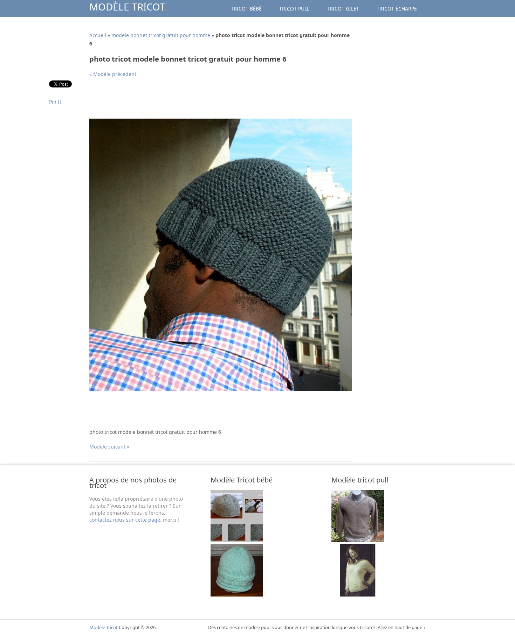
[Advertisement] (216, 101)
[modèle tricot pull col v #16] (357, 540)
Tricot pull (294, 8)
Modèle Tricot (127, 6)
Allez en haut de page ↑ (402, 627)
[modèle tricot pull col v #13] (357, 594)
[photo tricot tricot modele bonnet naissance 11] (237, 594)
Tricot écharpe (397, 8)
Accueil (97, 35)
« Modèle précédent (112, 74)
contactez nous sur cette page (124, 519)
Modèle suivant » (109, 446)
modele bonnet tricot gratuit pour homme (160, 35)
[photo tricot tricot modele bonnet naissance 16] (237, 540)
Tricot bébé (246, 8)
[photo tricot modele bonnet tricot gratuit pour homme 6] (220, 389)
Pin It (55, 101)
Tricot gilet (343, 8)
